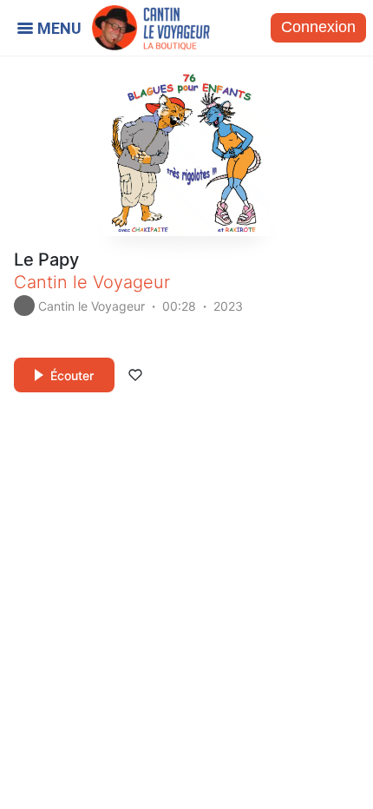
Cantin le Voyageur (92, 282)
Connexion (318, 27)
